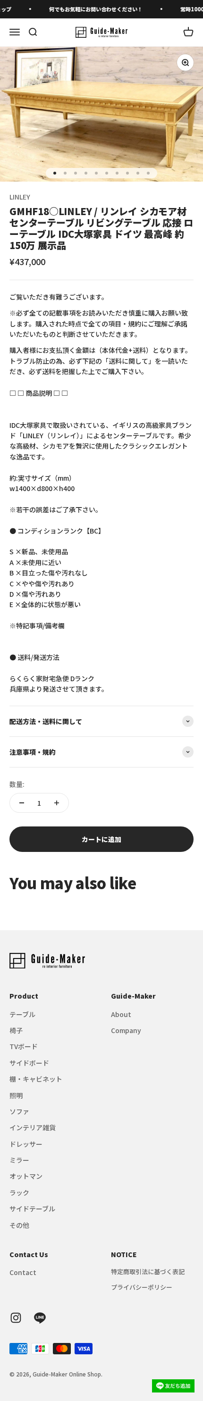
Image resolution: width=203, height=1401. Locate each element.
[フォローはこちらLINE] (40, 1317)
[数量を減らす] (22, 802)
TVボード (23, 1046)
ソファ (19, 1111)
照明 (16, 1095)
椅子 (16, 1030)
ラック (19, 1192)
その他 (19, 1225)
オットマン (25, 1176)
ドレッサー (25, 1144)
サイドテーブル (32, 1208)
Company (126, 1030)
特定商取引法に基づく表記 (148, 1271)
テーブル (22, 1014)
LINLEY (19, 196)
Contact (22, 1272)
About (121, 1014)
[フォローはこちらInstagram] (15, 1317)
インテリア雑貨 (32, 1127)
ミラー (19, 1160)
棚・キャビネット (35, 1079)
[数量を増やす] (56, 802)
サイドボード (29, 1062)
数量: (17, 784)
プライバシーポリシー (141, 1287)
